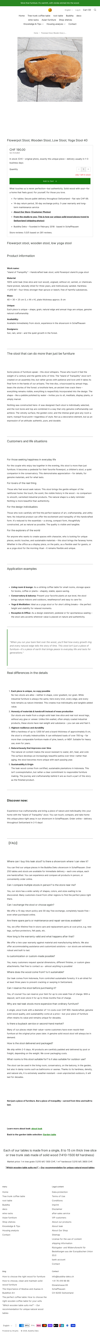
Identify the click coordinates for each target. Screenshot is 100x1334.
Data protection (60, 1192)
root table (58, 15)
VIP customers (59, 1217)
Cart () (87, 10)
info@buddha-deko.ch (63, 1276)
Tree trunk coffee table (39, 15)
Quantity (14, 169)
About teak (57, 1226)
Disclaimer (57, 1209)
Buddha (69, 15)
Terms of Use (58, 1196)
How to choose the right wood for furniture (23, 1276)
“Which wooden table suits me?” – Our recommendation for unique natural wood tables (50, 1167)
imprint (55, 1205)
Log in (77, 10)
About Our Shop (60, 1230)
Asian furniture (49, 20)
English (68, 10)
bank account (58, 1259)
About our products (61, 1222)
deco (78, 15)
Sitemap (56, 1234)
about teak (36, 1128)
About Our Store (22, 212)
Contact (72, 24)
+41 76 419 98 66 (60, 1280)
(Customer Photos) (41, 212)
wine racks (33, 20)
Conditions (57, 1200)
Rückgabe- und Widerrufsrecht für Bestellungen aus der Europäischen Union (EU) (72, 1251)
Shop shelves (65, 20)
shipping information (62, 1243)
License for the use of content (67, 1239)
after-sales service (61, 1213)
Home (22, 15)
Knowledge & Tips (32, 24)
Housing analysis (55, 24)
